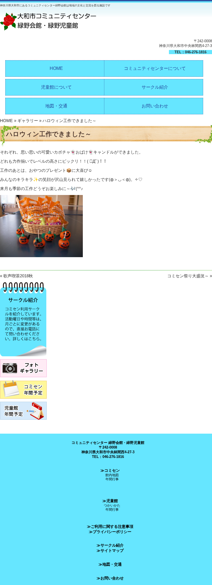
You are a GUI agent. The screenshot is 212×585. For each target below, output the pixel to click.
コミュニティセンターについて (155, 68)
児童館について (56, 87)
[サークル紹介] (23, 358)
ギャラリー (27, 120)
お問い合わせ (155, 106)
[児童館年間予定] (23, 421)
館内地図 (112, 475)
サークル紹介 (155, 87)
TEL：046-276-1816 (190, 52)
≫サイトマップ (110, 550)
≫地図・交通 (110, 564)
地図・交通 (56, 106)
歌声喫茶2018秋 (18, 275)
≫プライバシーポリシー (110, 531)
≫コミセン (110, 470)
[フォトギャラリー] (23, 379)
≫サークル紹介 (110, 545)
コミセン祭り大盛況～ (188, 275)
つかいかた (112, 505)
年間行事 (112, 479)
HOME (56, 68)
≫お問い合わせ (110, 578)
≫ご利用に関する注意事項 (110, 526)
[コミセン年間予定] (23, 400)
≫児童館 (110, 501)
